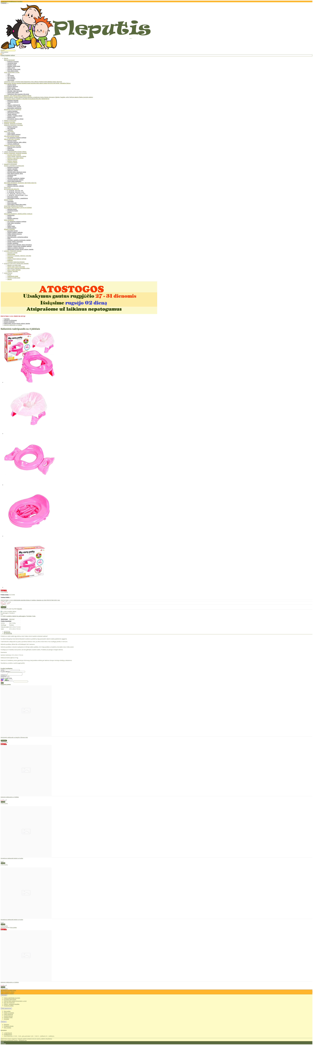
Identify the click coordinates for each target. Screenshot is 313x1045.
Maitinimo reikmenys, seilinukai (15, 186)
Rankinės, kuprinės (12, 161)
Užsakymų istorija (8, 1026)
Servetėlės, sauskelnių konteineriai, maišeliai (19, 240)
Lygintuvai (10, 130)
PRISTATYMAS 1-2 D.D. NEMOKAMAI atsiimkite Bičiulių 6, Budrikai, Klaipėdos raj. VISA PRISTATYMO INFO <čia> (30, 600)
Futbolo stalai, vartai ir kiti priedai (16, 266)
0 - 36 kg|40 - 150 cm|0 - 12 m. (15, 192)
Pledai (9, 238)
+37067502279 (5, 1)
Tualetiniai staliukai (12, 162)
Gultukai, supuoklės (12, 169)
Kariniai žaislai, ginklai (13, 92)
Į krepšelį (3, 802)
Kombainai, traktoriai (12, 102)
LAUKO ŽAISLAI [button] (8, 273)
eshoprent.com (23, 1040)
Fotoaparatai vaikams (10, 98)
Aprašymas (7, 632)
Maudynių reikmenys (12, 218)
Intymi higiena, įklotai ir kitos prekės (16, 204)
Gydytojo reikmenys (12, 86)
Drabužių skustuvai (12, 127)
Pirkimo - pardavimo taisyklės (11, 1004)
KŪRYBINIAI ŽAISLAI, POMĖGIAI (12, 109)
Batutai (9, 274)
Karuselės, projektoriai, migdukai (16, 178)
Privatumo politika (8, 1005)
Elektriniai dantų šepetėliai (14, 147)
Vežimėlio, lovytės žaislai (13, 69)
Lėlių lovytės (10, 75)
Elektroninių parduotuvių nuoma (9, 1040)
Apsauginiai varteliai (12, 231)
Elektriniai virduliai (12, 140)
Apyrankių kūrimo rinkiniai (14, 155)
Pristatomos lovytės (12, 210)
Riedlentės (10, 260)
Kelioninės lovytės (12, 209)
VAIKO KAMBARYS (9, 220)
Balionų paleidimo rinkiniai (24, 95)
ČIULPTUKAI (7, 187)
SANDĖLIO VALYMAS (9, 122)
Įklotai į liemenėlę (12, 203)
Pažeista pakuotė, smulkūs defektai (13, 97)
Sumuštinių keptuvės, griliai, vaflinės (16, 142)
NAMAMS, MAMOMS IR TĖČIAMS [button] (13, 123)
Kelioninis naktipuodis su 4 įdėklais (10, 797)
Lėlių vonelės (10, 80)
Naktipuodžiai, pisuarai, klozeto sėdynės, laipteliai (20, 249)
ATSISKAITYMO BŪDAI (10, 999)
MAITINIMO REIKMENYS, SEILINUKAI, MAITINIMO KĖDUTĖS (20, 183)
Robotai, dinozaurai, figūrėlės (52, 97)
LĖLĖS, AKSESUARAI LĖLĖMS (11, 72)
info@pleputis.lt (13, 1)
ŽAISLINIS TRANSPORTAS (42, 98)
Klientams (3, 1021)
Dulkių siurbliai (11, 133)
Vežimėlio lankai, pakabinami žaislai (16, 172)
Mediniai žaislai (43, 81)
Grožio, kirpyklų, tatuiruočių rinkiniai (16, 156)
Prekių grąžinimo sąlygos (7, 993)
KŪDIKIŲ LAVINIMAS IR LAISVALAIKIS (14, 166)
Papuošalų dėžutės (12, 159)
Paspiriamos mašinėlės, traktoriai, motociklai (19, 255)
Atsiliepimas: (4, 675)
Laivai (8, 103)
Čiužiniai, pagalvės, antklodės (15, 232)
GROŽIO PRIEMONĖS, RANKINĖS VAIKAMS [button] (15, 153)
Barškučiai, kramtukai (13, 61)
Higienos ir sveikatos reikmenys (15, 248)
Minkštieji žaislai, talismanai (54, 81)
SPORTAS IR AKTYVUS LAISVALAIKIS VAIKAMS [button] (16, 263)
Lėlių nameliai (11, 77)
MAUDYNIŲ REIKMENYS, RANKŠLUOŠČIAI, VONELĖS (18, 214)
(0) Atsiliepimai (8, 633)
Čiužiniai (9, 212)
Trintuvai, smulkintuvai (13, 144)
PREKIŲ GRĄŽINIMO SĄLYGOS (12, 998)
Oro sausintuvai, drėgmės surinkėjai (16, 137)
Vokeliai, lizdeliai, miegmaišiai (15, 241)
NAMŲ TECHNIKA (9, 131)
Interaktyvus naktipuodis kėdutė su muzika (12, 858)
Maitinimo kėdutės (12, 184)
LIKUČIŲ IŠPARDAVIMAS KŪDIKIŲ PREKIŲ (15, 151)
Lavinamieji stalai (11, 175)
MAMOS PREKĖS (8, 200)
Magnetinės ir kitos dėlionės (31, 81)
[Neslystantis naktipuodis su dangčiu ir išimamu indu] (26, 736)
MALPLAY (11, 619)
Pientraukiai (10, 201)
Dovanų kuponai (8, 1016)
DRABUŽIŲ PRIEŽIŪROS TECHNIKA (13, 125)
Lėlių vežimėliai (11, 78)
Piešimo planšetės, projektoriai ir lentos (33, 97)
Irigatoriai (9, 148)
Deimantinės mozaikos (13, 112)
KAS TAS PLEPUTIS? (9, 1002)
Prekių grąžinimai (8, 1014)
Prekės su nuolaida (9, 1013)
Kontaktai (19, 1)
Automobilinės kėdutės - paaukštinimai (17, 198)
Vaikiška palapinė (11, 227)
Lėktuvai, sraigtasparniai (13, 105)
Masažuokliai (10, 150)
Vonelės (9, 217)
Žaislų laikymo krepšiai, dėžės (15, 173)
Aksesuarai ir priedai (12, 196)
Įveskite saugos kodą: (6, 678)
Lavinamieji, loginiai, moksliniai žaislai (14, 81)
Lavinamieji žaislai (12, 63)
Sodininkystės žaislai (12, 276)
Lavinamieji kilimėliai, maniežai (15, 179)
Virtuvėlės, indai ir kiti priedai (14, 91)
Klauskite (19, 609)
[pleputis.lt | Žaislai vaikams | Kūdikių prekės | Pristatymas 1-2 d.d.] (76, 49)
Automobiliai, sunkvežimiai (14, 108)
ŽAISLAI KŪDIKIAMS (9, 60)
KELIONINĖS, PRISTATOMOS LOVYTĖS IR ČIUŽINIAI (18, 207)
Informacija (4, 995)
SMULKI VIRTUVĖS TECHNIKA (12, 139)
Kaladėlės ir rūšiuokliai (22, 98)
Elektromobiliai (11, 254)
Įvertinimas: (4, 676)
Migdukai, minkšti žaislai (13, 66)
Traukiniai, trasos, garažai (14, 106)
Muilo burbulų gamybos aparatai (13, 83)
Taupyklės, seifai (64, 97)
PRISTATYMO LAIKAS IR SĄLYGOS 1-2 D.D (15, 1001)
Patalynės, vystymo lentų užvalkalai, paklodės (19, 246)
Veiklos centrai (11, 68)
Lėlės (8, 74)
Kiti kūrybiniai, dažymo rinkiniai (15, 119)
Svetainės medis (8, 1017)
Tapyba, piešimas (12, 114)
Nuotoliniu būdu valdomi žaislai (38, 83)
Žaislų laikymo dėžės (12, 71)
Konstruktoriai (32, 98)
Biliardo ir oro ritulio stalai (14, 265)
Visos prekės (13, 927)
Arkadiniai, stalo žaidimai (10, 95)
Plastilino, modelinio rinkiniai (14, 116)
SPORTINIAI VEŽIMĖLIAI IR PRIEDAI (13, 206)
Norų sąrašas (7, 1027)
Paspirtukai (10, 257)
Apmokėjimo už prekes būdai (8, 990)
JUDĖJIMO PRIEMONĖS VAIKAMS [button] (12, 251)
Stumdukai (10, 176)
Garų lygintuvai (11, 128)
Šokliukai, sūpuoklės (12, 271)
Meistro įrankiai (11, 88)
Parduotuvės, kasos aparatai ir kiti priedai (18, 94)
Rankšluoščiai (10, 215)
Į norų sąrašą (4, 592)
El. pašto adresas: (5, 671)
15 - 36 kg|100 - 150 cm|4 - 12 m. (16, 193)
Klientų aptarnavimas (6, 1008)
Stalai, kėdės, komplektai (13, 223)
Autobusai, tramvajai (12, 100)
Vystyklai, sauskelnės (12, 243)
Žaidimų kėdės (11, 226)
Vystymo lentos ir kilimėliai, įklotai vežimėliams (19, 244)
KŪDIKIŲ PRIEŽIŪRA (9, 229)
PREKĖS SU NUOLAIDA (10, 120)
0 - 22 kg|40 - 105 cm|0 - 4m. (15, 190)
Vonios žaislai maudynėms (14, 181)
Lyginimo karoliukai (12, 111)
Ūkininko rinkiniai (11, 85)
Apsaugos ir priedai (12, 252)
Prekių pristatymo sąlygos (7, 992)
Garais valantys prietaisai (13, 134)
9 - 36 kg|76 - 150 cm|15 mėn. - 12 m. (17, 195)
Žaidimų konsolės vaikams (86, 97)
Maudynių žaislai (11, 64)
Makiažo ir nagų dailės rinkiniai (15, 158)
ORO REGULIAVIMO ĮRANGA (11, 136)
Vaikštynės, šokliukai (12, 170)
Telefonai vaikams (74, 97)
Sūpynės (9, 224)
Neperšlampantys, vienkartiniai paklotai (17, 237)
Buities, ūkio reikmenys (13, 89)
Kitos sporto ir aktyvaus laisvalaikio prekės (18, 268)
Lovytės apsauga (11, 235)
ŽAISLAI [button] (6, 58)
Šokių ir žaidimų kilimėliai (13, 270)
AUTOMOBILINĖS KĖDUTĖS (11, 189)
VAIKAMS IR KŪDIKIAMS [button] (10, 164)
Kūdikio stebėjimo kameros (14, 234)
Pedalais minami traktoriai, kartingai (16, 259)
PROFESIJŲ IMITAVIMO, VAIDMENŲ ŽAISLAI (59, 83)
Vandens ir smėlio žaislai (13, 277)
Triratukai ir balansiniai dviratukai (15, 262)
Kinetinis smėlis (11, 117)
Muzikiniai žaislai (26, 83)
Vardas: (2, 670)
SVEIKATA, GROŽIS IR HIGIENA (12, 145)
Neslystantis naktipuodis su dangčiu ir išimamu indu (14, 737)
